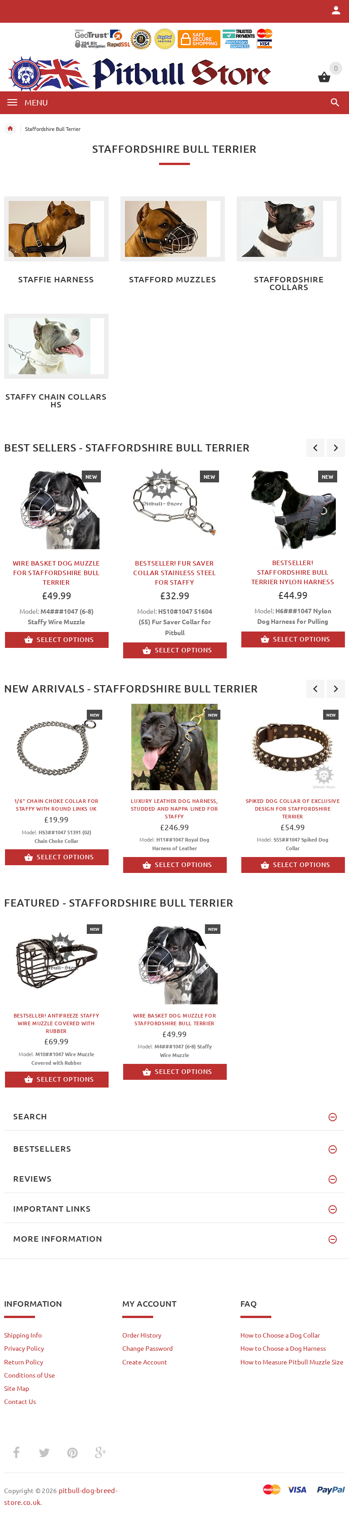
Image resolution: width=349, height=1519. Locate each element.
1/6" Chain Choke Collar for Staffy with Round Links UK (56, 804)
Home (10, 129)
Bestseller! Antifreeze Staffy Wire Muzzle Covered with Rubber (56, 1023)
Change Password (147, 1348)
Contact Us (20, 1401)
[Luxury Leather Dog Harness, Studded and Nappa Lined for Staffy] (174, 747)
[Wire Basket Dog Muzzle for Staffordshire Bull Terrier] (56, 506)
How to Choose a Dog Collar (280, 1335)
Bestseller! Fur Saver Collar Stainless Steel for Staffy (174, 573)
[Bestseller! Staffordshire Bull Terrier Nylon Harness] (292, 506)
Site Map (16, 1388)
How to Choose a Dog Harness (283, 1348)
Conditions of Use (29, 1375)
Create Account (144, 1362)
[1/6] (56, 747)
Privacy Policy (24, 1348)
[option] (174, 567)
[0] (324, 80)
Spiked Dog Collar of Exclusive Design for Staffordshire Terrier (293, 808)
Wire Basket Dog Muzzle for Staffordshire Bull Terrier (56, 573)
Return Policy (23, 1362)
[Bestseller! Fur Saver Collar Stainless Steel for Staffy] (174, 506)
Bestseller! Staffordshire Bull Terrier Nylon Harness (292, 572)
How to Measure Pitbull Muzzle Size (292, 1362)
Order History (141, 1335)
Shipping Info (23, 1335)
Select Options (65, 639)
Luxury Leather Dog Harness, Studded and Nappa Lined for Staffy (174, 808)
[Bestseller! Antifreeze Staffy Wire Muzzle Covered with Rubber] (56, 961)
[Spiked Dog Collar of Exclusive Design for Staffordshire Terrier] (292, 747)
